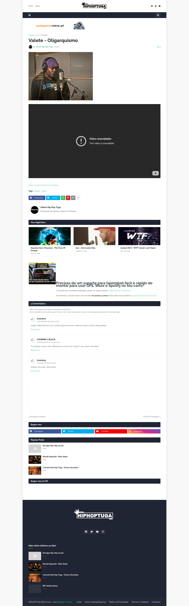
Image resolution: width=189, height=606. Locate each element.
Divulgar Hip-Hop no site (53, 446)
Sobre (37, 6)
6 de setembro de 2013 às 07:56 (48, 321)
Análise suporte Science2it (119, 291)
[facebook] (152, 6)
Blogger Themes (65, 602)
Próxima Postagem (151, 417)
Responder (35, 329)
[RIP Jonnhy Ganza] (35, 589)
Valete (44, 191)
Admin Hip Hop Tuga (50, 207)
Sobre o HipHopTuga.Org (95, 602)
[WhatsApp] (63, 198)
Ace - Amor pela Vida (85, 248)
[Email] (73, 198)
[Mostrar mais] (78, 198)
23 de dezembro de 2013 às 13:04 (48, 342)
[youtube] (159, 6)
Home (31, 6)
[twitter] (155, 6)
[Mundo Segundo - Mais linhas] (35, 459)
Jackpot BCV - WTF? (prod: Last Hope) (138, 248)
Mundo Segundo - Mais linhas (55, 457)
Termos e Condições (140, 602)
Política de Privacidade (118, 602)
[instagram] (103, 532)
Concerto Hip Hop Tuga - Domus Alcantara (60, 468)
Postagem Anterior (38, 417)
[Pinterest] (68, 198)
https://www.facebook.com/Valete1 (43, 185)
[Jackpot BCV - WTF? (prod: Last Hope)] (139, 236)
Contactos (156, 602)
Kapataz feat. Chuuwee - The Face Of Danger (48, 249)
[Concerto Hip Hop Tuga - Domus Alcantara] (35, 470)
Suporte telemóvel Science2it (144, 296)
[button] (29, 15)
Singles (44, 35)
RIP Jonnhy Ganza (50, 586)
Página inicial (34, 35)
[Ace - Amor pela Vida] (95, 236)
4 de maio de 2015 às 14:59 (46, 363)
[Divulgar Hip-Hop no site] (35, 448)
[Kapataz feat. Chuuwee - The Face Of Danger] (50, 236)
